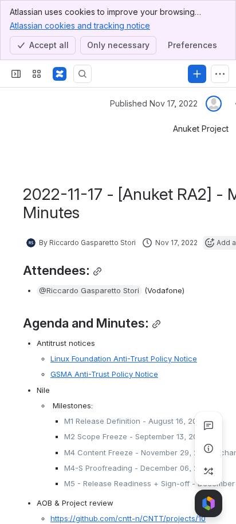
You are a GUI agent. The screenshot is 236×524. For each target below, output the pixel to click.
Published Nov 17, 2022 (154, 103)
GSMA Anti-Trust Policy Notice (104, 374)
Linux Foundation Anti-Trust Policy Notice (123, 358)
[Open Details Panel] (208, 448)
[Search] (82, 74)
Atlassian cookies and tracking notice (80, 25)
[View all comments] (208, 425)
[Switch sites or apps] (36, 74)
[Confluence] (59, 74)
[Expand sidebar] (16, 74)
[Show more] (220, 74)
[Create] (197, 74)
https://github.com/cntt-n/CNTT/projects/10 (128, 518)
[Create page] (208, 471)
